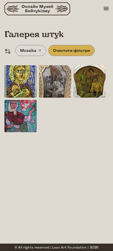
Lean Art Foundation (69, 247)
